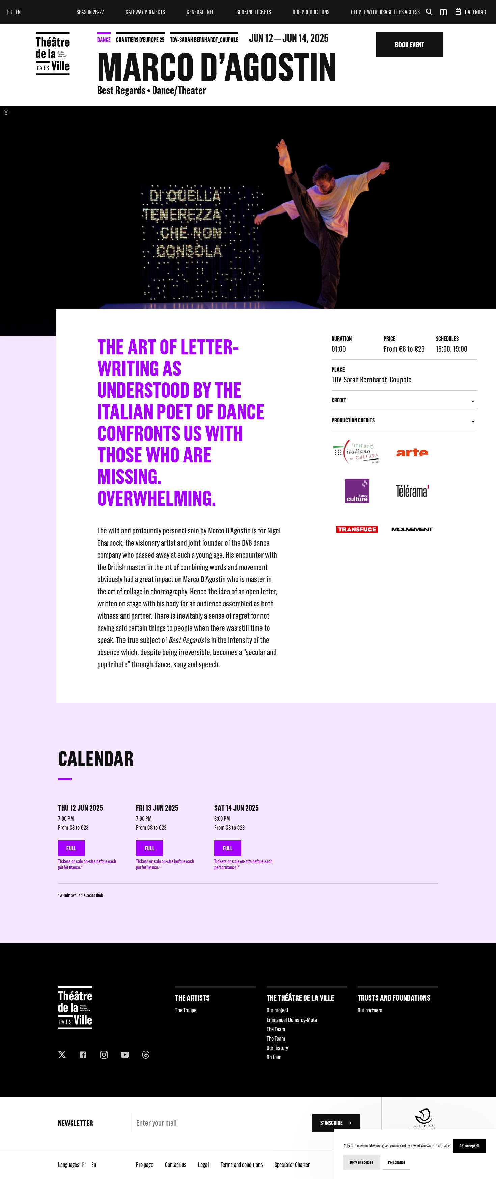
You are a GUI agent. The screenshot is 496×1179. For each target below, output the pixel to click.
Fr (9, 12)
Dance (104, 39)
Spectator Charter (292, 1164)
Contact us (175, 1164)
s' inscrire (331, 1122)
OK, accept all (469, 1145)
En (18, 12)
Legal (203, 1164)
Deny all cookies (361, 1162)
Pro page (144, 1164)
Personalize (396, 1162)
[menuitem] (90, 12)
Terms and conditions (242, 1164)
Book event (409, 44)
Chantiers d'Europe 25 (140, 39)
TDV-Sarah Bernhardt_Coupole (204, 39)
